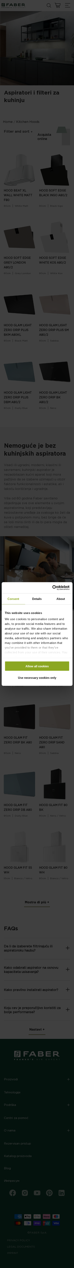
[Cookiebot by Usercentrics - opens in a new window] (52, 587)
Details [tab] (37, 598)
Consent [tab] (13, 598)
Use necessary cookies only (37, 677)
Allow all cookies (37, 666)
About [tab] (60, 598)
